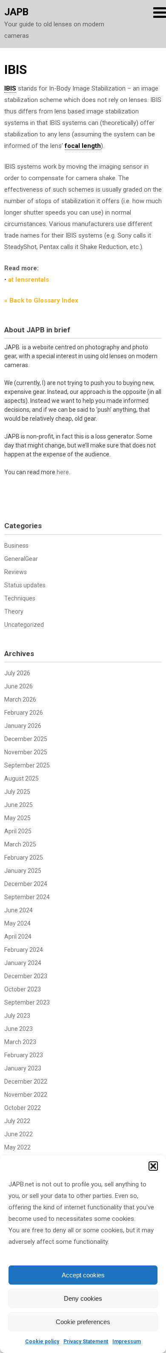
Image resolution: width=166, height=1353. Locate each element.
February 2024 (23, 949)
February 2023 (23, 1055)
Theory (13, 611)
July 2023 (17, 1015)
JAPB (16, 12)
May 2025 (17, 818)
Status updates (25, 585)
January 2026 (22, 725)
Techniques (19, 598)
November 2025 (25, 752)
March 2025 (20, 844)
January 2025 (22, 870)
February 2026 (23, 712)
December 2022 (25, 1081)
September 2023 (27, 1002)
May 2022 (17, 1147)
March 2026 (20, 699)
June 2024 (18, 910)
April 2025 (17, 831)
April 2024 (17, 936)
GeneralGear (21, 558)
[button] (153, 1166)
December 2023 (25, 976)
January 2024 (22, 963)
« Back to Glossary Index (41, 300)
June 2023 (18, 1028)
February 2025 (23, 857)
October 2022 (22, 1107)
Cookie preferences (83, 1321)
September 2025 (27, 765)
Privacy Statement (85, 1342)
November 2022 (25, 1094)
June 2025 (18, 804)
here (63, 472)
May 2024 (17, 923)
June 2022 (18, 1134)
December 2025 (25, 739)
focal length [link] (83, 146)
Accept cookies (83, 1275)
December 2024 (25, 883)
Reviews (15, 572)
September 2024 (27, 897)
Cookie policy (42, 1342)
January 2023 (22, 1068)
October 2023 (22, 989)
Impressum (126, 1342)
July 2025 (17, 791)
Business (16, 545)
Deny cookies (83, 1298)
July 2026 (17, 673)
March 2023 (20, 1042)
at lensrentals (28, 279)
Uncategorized (24, 624)
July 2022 (17, 1121)
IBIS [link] (10, 88)
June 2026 (18, 686)
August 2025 (21, 778)
